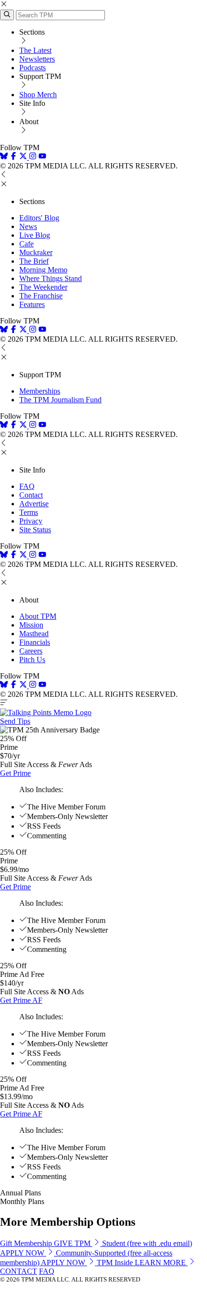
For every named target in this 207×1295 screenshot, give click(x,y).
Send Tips (15, 721)
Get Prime (15, 773)
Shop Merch (38, 94)
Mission (31, 625)
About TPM (37, 616)
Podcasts (32, 68)
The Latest (35, 50)
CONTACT (18, 1271)
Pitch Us (32, 659)
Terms (28, 512)
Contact (31, 495)
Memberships (39, 391)
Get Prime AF (21, 1000)
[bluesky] (4, 157)
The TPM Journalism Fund (60, 400)
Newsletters (37, 59)
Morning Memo (43, 270)
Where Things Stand (50, 278)
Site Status (35, 530)
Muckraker (35, 252)
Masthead (34, 633)
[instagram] (33, 157)
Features (32, 304)
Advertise (34, 504)
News (28, 226)
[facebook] (13, 157)
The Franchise (41, 296)
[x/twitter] (24, 157)
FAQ (27, 486)
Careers (30, 651)
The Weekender (43, 287)
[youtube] (42, 157)
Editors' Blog (39, 218)
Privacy (30, 521)
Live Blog (34, 235)
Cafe (26, 244)
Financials (34, 642)
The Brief (34, 261)
